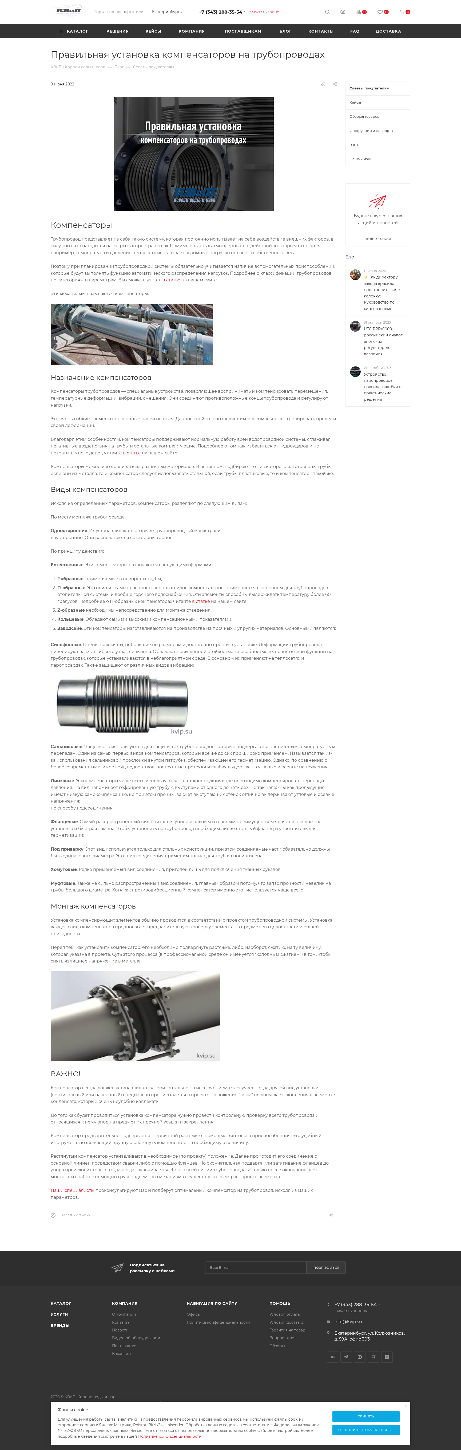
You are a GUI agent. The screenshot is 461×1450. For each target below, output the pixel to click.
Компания (124, 1303)
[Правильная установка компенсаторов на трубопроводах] (194, 154)
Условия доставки (286, 1322)
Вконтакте (332, 1357)
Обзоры (277, 1346)
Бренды (60, 1325)
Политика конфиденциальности (218, 1322)
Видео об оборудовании (136, 1338)
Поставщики (124, 1346)
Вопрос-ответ (282, 1338)
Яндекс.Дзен (387, 1357)
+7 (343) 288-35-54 (220, 12)
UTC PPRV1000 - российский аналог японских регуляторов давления (383, 341)
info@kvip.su (348, 1321)
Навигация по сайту (212, 1303)
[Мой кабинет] (342, 12)
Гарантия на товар (287, 1330)
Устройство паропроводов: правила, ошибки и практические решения (383, 386)
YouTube (359, 1357)
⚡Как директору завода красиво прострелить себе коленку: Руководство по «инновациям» (382, 293)
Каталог (61, 1303)
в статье (171, 279)
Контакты (121, 1322)
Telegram (346, 1357)
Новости (120, 1330)
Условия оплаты (285, 1314)
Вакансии (121, 1353)
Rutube (373, 1357)
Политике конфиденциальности (170, 1436)
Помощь (280, 1303)
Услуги (59, 1314)
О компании (124, 1314)
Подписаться (326, 1268)
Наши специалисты (72, 1190)
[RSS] (323, 84)
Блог (350, 257)
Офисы (194, 1314)
